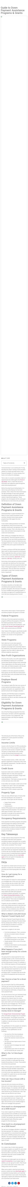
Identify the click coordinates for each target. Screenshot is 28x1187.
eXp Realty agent (20, 1171)
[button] (24, 463)
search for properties (7, 1161)
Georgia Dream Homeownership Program (14, 1014)
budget (17, 755)
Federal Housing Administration (11, 895)
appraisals (17, 556)
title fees (9, 558)
